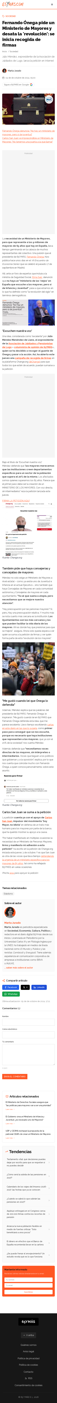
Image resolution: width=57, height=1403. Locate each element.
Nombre (5, 1016)
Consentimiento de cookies (28, 1385)
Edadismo (8, 894)
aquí (12, 873)
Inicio (4, 51)
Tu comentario (8, 1042)
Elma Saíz (37, 277)
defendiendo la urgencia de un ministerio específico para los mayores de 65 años (28, 860)
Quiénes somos (29, 1345)
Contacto (28, 1372)
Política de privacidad (28, 1358)
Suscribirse (28, 1292)
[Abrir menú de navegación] (52, 4)
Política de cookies (28, 1365)
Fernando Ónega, (35, 256)
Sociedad (11, 16)
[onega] (28, 313)
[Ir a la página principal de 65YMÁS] (12, 4)
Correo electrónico (9, 1029)
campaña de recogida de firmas (33, 358)
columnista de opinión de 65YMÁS (33, 347)
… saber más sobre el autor (18, 967)
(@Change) (34, 361)
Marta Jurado (14, 70)
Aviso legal (28, 1351)
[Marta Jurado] (4, 71)
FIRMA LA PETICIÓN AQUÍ (15, 500)
